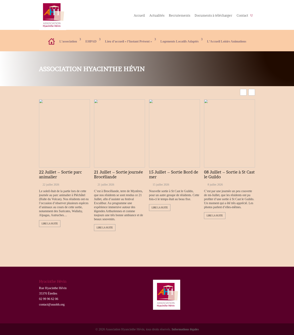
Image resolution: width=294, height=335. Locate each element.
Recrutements (179, 15)
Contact (242, 15)
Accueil (139, 15)
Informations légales (185, 329)
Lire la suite (50, 223)
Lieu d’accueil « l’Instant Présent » (128, 41)
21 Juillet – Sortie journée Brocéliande (118, 174)
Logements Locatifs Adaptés (179, 41)
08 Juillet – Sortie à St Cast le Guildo (229, 174)
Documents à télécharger (213, 15)
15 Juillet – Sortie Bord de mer (173, 174)
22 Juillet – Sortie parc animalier (60, 174)
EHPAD (91, 41)
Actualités (156, 15)
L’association (68, 41)
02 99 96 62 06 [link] (48, 299)
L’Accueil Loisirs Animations (226, 41)
